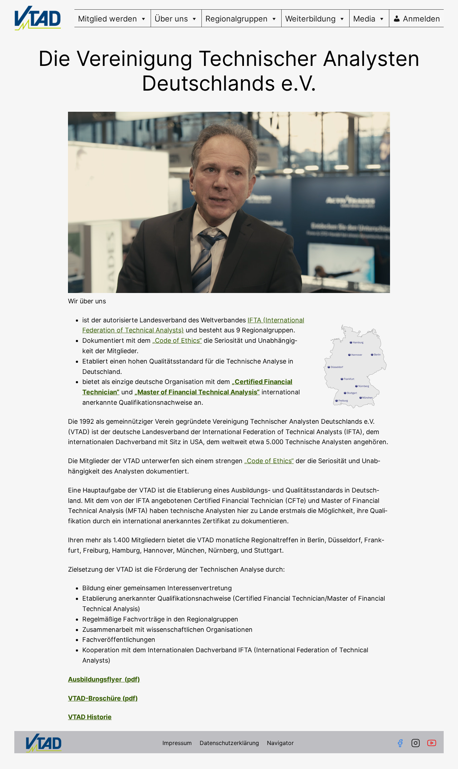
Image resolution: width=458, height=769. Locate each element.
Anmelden (421, 18)
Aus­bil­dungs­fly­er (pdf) (104, 679)
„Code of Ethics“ (177, 340)
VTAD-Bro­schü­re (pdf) (103, 698)
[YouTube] (433, 743)
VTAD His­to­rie (90, 717)
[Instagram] (415, 743)
